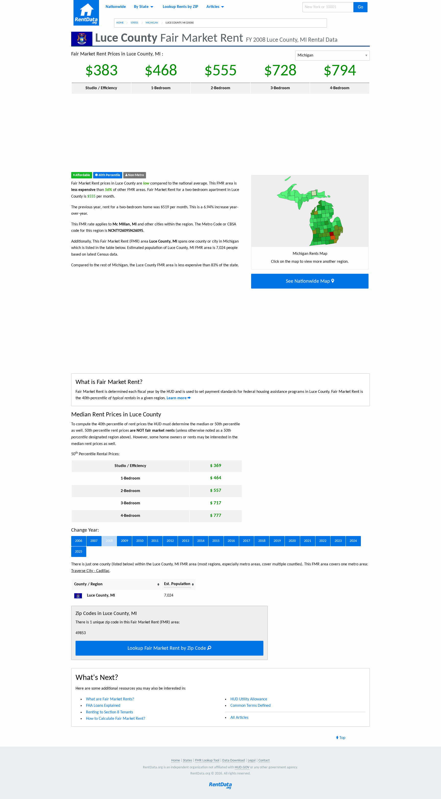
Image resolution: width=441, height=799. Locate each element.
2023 (338, 541)
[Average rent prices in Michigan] (80, 595)
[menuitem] (116, 7)
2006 (78, 541)
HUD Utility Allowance (248, 699)
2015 (215, 541)
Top (341, 738)
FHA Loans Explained (103, 706)
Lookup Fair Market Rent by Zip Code (167, 648)
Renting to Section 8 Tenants (109, 712)
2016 (231, 541)
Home (120, 22)
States (135, 22)
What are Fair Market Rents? (110, 699)
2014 (200, 541)
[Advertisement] (183, 134)
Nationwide (116, 7)
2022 (322, 541)
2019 (277, 541)
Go (360, 7)
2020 (292, 541)
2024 (353, 541)
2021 (307, 541)
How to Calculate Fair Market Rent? (115, 719)
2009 (124, 541)
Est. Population (177, 584)
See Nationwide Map (308, 281)
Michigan (152, 22)
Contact (264, 760)
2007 (93, 541)
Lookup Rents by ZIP (180, 7)
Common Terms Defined (250, 706)
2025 (78, 552)
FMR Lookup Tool (207, 760)
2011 (154, 541)
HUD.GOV (242, 767)
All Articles (239, 718)
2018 (261, 541)
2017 (246, 541)
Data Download (233, 760)
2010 (139, 541)
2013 (185, 541)
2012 (170, 541)
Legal (251, 760)
